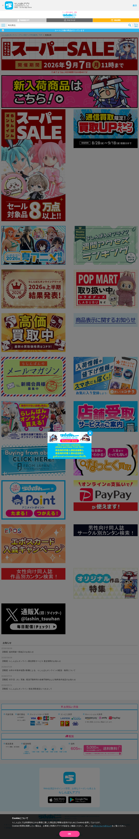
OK (69, 834)
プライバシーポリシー (102, 826)
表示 (135, 5)
